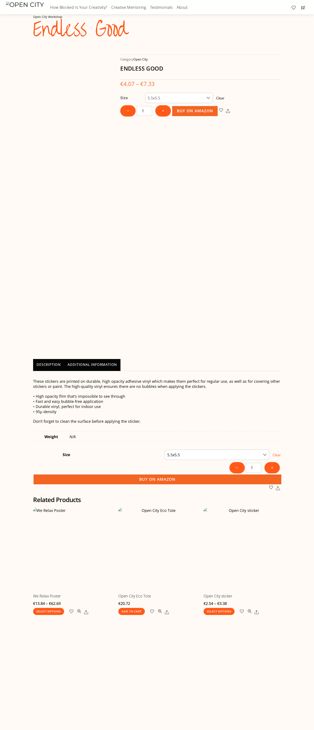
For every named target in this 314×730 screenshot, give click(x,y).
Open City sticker (218, 595)
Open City (140, 59)
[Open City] (25, 4)
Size (124, 97)
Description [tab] (49, 364)
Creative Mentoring (128, 7)
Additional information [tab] (92, 364)
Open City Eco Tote (134, 595)
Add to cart (132, 611)
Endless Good (80, 29)
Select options (48, 611)
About (182, 7)
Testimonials (161, 7)
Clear (220, 98)
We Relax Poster (47, 595)
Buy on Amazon (195, 110)
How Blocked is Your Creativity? (78, 7)
